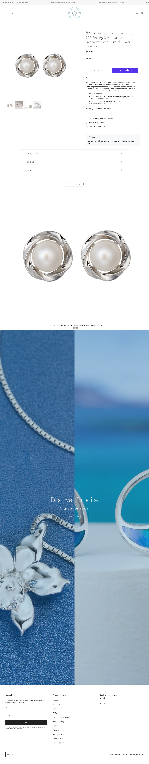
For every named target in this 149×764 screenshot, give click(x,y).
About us (29, 170)
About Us (56, 705)
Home (88, 32)
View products (74, 516)
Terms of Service (13, 728)
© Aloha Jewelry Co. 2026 (119, 754)
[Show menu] (6, 13)
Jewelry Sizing (58, 722)
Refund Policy (58, 734)
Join (26, 722)
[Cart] (142, 13)
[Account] (137, 13)
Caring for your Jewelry (62, 717)
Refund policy (58, 743)
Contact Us (57, 709)
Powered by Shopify (137, 754)
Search (55, 700)
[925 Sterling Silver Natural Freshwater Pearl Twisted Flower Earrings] (9, 105)
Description (90, 78)
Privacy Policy (42, 727)
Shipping (29, 161)
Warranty (56, 730)
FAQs (55, 713)
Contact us (92, 141)
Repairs (55, 726)
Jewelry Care (31, 153)
